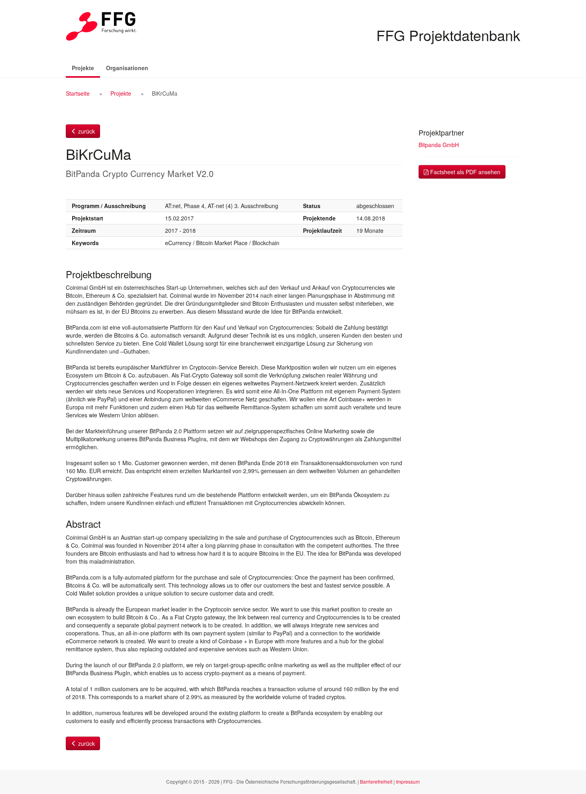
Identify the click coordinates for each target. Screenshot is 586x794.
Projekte (86, 67)
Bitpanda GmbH (439, 145)
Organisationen (127, 68)
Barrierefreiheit (376, 781)
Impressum (408, 781)
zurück (86, 131)
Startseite (78, 93)
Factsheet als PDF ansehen (464, 172)
